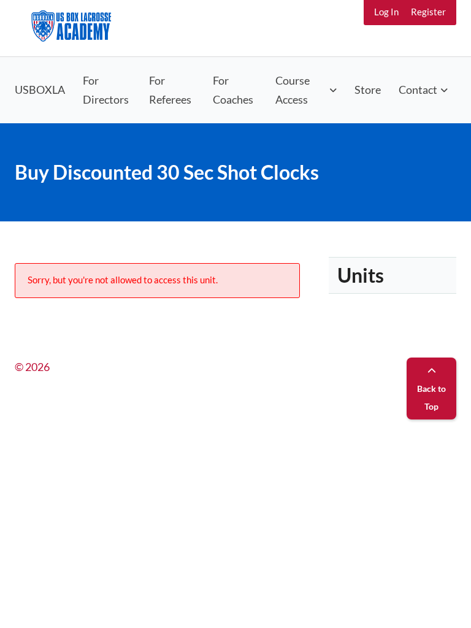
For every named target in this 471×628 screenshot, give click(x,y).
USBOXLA (40, 89)
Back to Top (431, 397)
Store (367, 89)
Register (428, 11)
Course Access (292, 90)
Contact (418, 89)
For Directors (106, 90)
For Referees (170, 90)
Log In (386, 11)
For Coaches (233, 90)
